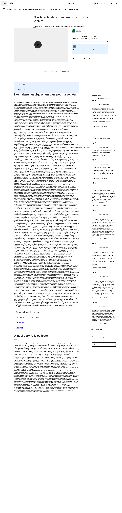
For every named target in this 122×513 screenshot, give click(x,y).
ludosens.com (19, 328)
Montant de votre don (97, 341)
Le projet (44, 71)
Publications (54, 71)
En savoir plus (22, 89)
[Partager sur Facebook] (79, 58)
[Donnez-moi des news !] (74, 58)
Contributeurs (76, 71)
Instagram (36, 317)
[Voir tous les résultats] (93, 3)
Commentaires (65, 71)
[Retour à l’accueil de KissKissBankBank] (10, 3)
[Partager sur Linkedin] (90, 58)
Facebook (21, 317)
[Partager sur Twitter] (84, 58)
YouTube (21, 322)
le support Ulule (73, 9)
